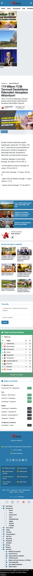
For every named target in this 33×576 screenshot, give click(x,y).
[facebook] (6, 502)
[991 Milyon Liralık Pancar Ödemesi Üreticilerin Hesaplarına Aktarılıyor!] (24, 283)
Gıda (23, 8)
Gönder (5, 322)
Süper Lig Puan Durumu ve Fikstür (20, 560)
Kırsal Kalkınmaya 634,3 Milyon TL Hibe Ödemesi (8, 289)
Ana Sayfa (9, 506)
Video (8, 530)
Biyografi (9, 541)
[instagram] (17, 502)
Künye (8, 545)
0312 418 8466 (18, 450)
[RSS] (26, 460)
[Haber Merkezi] (5, 235)
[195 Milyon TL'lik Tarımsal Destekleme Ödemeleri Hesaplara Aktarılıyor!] (8, 251)
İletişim (8, 547)
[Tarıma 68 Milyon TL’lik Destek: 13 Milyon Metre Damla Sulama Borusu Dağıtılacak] (24, 251)
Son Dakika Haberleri (7, 483)
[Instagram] (16, 460)
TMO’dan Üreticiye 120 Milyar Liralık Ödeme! (7, 274)
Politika (21, 492)
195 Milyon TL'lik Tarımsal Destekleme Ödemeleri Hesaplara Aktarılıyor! (8, 258)
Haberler (4, 83)
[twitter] (12, 502)
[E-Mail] (12, 237)
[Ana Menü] (2, 3)
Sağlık (11, 492)
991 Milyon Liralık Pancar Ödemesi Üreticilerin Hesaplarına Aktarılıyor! (24, 290)
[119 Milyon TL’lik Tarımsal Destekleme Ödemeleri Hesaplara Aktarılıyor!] (16, 120)
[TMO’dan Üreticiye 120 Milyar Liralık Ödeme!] (8, 268)
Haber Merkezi (15, 234)
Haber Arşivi (22, 482)
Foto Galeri (9, 528)
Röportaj (9, 538)
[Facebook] (7, 460)
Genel (3, 8)
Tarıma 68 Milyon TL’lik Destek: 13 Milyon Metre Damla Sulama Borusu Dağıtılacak (23, 258)
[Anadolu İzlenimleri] (16, 3)
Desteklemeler (14, 83)
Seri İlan (8, 536)
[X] (10, 460)
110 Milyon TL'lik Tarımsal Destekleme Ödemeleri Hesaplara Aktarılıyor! (24, 275)
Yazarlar (8, 532)
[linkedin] (29, 502)
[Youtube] (22, 460)
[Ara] (31, 3)
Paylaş (5, 131)
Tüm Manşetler (23, 476)
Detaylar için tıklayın (16, 375)
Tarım (9, 8)
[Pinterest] (13, 460)
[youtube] (23, 502)
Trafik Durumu (23, 471)
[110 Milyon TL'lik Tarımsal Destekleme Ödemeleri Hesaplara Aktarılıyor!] (24, 268)
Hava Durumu (23, 468)
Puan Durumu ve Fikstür (8, 477)
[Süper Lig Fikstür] (31, 381)
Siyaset (16, 492)
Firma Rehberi (10, 534)
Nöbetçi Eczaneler (10, 468)
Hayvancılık (16, 8)
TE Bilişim (21, 497)
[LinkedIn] (19, 460)
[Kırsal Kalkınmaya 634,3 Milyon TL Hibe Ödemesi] (8, 283)
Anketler (9, 543)
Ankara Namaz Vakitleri (8, 472)
